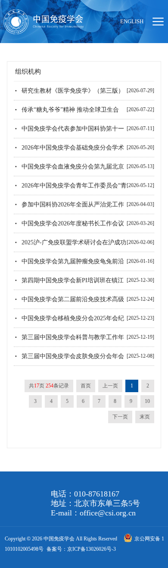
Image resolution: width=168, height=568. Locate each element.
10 (147, 401)
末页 (145, 417)
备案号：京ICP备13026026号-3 (81, 549)
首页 (86, 386)
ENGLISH (131, 21)
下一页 (120, 417)
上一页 (110, 386)
